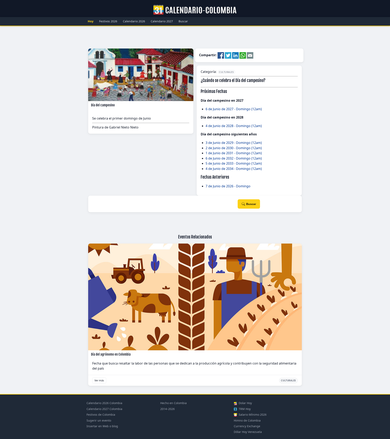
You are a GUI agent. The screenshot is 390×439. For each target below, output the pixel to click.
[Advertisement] (195, 37)
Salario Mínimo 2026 (252, 414)
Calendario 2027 (162, 21)
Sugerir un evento (99, 420)
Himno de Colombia (247, 420)
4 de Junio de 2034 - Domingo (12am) (234, 168)
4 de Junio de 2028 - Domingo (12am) (234, 126)
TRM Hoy (244, 409)
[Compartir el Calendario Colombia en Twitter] (228, 55)
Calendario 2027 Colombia (104, 409)
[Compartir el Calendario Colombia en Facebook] (221, 55)
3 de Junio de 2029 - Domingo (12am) (234, 142)
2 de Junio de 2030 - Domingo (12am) (234, 148)
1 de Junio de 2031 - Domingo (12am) (234, 153)
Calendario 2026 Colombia (104, 403)
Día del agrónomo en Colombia (111, 354)
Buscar (183, 21)
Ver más (99, 380)
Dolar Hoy (245, 403)
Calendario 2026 (134, 21)
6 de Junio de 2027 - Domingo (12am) (234, 109)
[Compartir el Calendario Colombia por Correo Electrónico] (250, 55)
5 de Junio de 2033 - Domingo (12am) (234, 163)
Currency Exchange (247, 426)
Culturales (226, 71)
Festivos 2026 (108, 21)
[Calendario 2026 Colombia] (195, 9)
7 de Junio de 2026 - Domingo (228, 186)
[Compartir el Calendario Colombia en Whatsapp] (242, 55)
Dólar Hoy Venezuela (248, 432)
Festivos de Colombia (101, 414)
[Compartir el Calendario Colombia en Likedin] (235, 55)
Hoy (90, 21)
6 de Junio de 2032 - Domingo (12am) (234, 158)
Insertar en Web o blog (102, 426)
